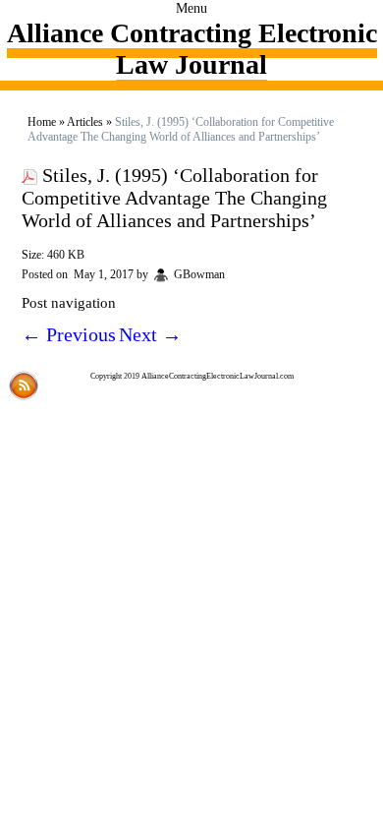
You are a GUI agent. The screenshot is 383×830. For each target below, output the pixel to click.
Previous (69, 334)
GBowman (199, 274)
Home (41, 122)
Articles (85, 122)
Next (150, 334)
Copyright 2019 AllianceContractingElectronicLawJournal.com (192, 376)
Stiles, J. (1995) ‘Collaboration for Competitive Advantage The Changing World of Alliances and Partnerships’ (174, 197)
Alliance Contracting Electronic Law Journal (192, 49)
